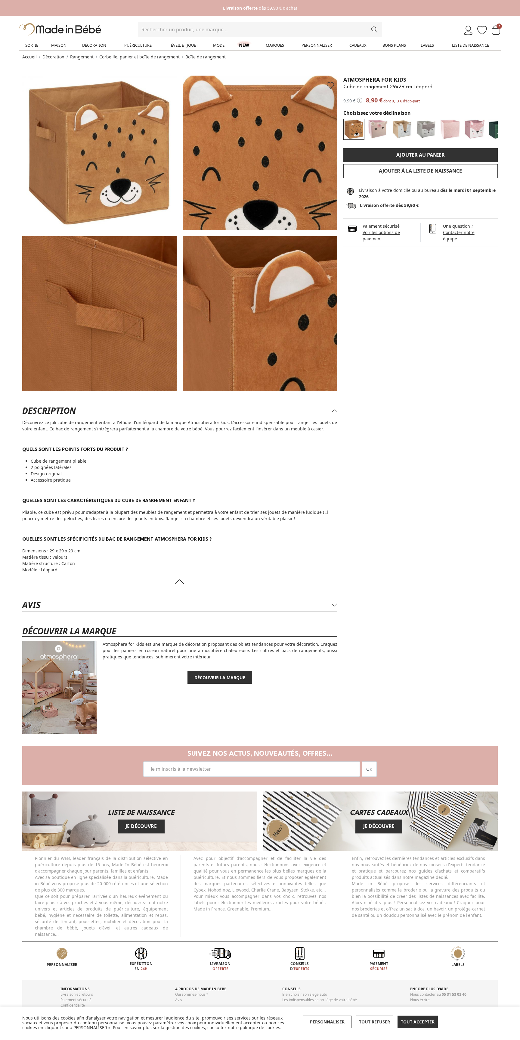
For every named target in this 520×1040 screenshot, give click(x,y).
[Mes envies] (482, 30)
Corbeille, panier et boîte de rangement (139, 57)
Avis (178, 999)
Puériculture (138, 45)
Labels (427, 45)
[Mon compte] (468, 30)
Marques (275, 45)
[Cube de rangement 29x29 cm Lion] (402, 129)
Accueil (29, 57)
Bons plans (394, 45)
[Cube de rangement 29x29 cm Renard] (426, 129)
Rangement (82, 57)
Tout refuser (374, 1022)
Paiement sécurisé (75, 999)
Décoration (94, 45)
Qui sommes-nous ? (191, 994)
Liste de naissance (470, 45)
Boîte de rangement (205, 57)
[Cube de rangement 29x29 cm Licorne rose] (377, 129)
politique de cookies (260, 1027)
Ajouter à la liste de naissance (420, 170)
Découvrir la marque (219, 677)
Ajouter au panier (420, 154)
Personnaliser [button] (327, 1022)
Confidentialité (72, 1005)
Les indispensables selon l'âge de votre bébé (319, 999)
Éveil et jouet (184, 45)
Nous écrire (420, 999)
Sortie (31, 45)
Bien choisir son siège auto (304, 994)
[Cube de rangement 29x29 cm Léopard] (353, 129)
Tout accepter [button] (418, 1022)
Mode (218, 45)
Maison (59, 45)
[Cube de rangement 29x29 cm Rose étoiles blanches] (450, 129)
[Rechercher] (374, 29)
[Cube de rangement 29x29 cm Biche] (474, 129)
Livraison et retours (76, 994)
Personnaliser (317, 45)
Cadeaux (358, 45)
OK (369, 769)
